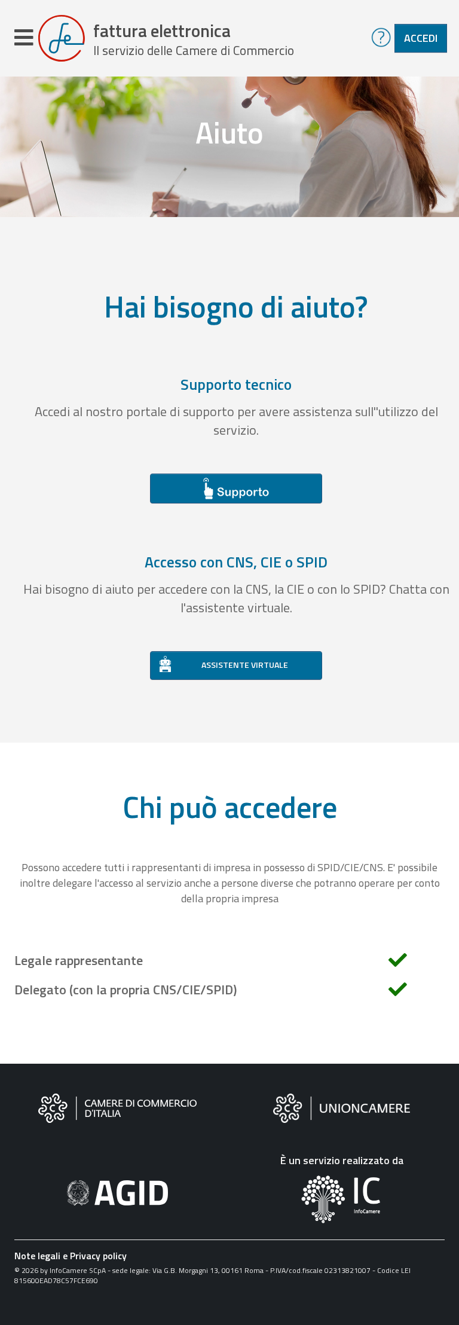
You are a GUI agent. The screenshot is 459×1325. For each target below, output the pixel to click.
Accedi (420, 38)
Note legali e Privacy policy (70, 1255)
